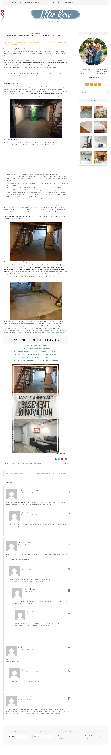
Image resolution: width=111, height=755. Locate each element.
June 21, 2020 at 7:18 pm (28, 569)
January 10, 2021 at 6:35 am (29, 671)
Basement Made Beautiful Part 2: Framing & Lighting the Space (50, 473)
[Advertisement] (35, 160)
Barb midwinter (26, 490)
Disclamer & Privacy (64, 738)
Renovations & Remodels (33, 463)
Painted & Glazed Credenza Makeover (14, 473)
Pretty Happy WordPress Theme (49, 750)
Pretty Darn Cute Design (67, 750)
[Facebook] (56, 457)
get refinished (65, 711)
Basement (15, 463)
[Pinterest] (2, 11)
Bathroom (21, 463)
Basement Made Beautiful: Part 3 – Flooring (35, 357)
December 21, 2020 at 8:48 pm (27, 649)
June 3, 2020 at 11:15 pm (25, 545)
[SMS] (2, 17)
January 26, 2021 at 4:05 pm (26, 699)
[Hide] (1, 20)
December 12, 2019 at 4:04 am (30, 515)
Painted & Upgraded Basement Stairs (36, 349)
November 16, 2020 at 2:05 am (33, 591)
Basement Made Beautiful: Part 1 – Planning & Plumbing (35, 352)
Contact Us (61, 736)
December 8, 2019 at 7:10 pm (27, 492)
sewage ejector (49, 269)
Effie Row (55, 16)
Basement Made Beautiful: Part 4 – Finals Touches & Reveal (35, 360)
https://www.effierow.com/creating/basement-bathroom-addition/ (29, 581)
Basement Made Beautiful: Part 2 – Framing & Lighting (35, 354)
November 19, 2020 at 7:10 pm (36, 614)
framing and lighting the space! (56, 332)
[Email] (66, 457)
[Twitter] (59, 457)
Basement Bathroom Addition (35, 346)
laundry (15, 218)
